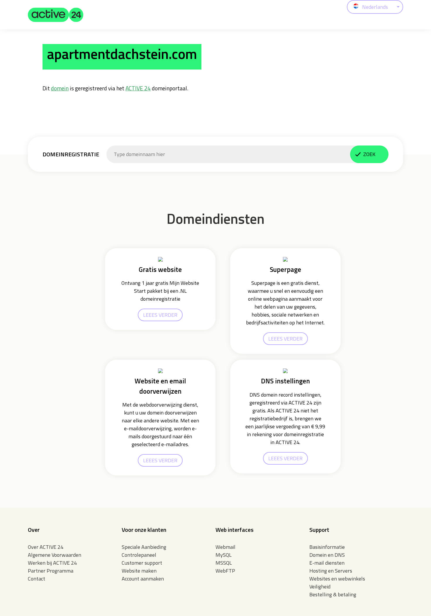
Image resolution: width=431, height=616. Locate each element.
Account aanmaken (143, 579)
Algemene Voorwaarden (54, 555)
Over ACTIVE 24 (45, 547)
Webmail (225, 547)
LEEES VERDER (160, 315)
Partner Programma (50, 571)
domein (60, 88)
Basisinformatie (327, 547)
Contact (36, 579)
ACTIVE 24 (138, 88)
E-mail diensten (327, 563)
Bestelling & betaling (332, 594)
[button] (56, 14)
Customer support (142, 563)
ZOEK (369, 154)
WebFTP (225, 571)
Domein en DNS (327, 555)
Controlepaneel (139, 555)
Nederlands (375, 7)
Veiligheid (319, 586)
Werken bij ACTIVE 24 (52, 563)
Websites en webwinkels (337, 579)
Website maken (139, 571)
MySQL (224, 555)
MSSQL (224, 563)
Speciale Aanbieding (144, 547)
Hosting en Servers (330, 571)
